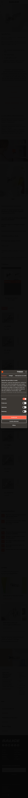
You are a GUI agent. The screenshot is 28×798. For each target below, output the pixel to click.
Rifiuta (14, 425)
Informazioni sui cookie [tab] (20, 375)
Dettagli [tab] (11, 375)
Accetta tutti (14, 417)
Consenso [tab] (4, 375)
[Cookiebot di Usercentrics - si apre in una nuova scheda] (17, 372)
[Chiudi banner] (25, 371)
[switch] (24, 403)
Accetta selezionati (14, 421)
